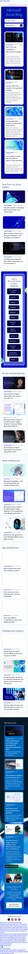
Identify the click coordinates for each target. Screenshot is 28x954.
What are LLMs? (18, 942)
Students (2, 937)
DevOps (13, 317)
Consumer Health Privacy (6, 950)
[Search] (21, 25)
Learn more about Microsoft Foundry (14, 905)
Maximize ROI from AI (5, 929)
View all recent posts (11, 866)
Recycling (4, 953)
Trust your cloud (20, 924)
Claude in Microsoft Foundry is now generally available (14, 88)
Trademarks (21, 951)
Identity (13, 336)
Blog (16, 935)
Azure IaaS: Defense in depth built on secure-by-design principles (13, 620)
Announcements (9, 44)
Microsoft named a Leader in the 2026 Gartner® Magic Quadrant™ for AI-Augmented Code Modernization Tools (13, 510)
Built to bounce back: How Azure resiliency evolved (12, 569)
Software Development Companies (8, 934)
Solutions (13, 929)
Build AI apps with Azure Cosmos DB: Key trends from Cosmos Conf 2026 (13, 654)
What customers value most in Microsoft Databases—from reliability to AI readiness (13, 235)
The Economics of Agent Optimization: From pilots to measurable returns (13, 450)
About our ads (10, 953)
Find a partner (3, 935)
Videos (11, 938)
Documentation (10, 935)
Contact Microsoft (21, 950)
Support (16, 930)
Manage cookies (8, 951)
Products (15, 925)
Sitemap (14, 950)
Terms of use (15, 951)
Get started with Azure (12, 922)
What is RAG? (8, 943)
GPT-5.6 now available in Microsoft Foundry (14, 49)
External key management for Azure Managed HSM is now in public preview (13, 537)
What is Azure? (3, 922)
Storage (13, 359)
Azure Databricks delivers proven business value (14, 776)
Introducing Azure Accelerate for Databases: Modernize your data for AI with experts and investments (13, 680)
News (5, 417)
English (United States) (5, 945)
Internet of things (13, 347)
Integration (13, 341)
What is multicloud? (4, 940)
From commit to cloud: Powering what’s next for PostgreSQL (12, 594)
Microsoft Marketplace (22, 934)
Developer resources (22, 935)
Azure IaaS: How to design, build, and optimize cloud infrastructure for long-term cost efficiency (13, 845)
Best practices (7, 478)
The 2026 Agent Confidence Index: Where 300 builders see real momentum (13, 261)
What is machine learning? (16, 940)
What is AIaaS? (10, 942)
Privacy (2, 951)
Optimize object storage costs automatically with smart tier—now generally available (14, 707)
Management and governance (13, 353)
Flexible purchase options (13, 927)
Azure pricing (21, 925)
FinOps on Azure (23, 927)
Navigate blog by (10, 20)
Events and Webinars (9, 937)
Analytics (12, 297)
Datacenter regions (11, 924)
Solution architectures (9, 930)
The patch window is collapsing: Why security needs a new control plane (14, 210)
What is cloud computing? (20, 938)
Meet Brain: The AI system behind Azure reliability (12, 810)
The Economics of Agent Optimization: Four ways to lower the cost (12, 396)
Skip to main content (5, 0)
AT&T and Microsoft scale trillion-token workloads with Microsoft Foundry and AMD (13, 745)
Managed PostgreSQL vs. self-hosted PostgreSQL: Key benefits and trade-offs (13, 483)
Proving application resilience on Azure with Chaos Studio (13, 123)
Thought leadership (10, 152)
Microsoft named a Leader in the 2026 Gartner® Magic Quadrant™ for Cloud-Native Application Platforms (13, 423)
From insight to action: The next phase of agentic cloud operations (14, 158)
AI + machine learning (13, 291)
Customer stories (7, 649)
